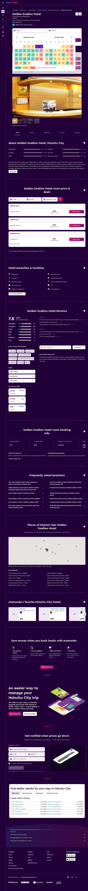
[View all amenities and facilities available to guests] (84, 268)
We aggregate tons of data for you (21, 837)
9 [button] (28, 50)
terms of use (30, 771)
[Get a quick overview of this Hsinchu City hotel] (84, 143)
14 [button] (20, 54)
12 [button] (41, 50)
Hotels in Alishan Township (18, 809)
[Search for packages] (3, 18)
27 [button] (16, 63)
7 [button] (20, 50)
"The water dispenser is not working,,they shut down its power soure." (62, 331)
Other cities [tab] (15, 793)
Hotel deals (15, 10)
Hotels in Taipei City (16, 802)
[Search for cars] (3, 15)
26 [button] (41, 59)
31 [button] (71, 63)
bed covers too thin (47, 334)
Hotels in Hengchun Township (19, 814)
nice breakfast (13, 355)
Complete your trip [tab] (52, 793)
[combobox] (28, 749)
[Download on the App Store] (70, 859)
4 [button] (46, 50)
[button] (3, 3)
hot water (20, 362)
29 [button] (24, 63)
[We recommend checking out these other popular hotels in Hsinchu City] (84, 602)
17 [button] (33, 54)
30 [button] (29, 63)
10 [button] (33, 50)
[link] (47, 667)
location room (30, 351)
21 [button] (20, 59)
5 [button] (41, 46)
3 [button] (71, 46)
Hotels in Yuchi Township (54, 814)
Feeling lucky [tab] (39, 793)
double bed (12, 362)
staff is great (20, 351)
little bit (27, 362)
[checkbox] (17, 392)
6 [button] (16, 50)
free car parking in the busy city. (51, 322)
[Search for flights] (3, 8)
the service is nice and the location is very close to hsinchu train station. (62, 319)
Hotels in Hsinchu (42, 10)
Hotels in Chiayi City (16, 811)
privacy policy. (39, 771)
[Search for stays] (3, 11)
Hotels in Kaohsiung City (54, 802)
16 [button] (28, 54)
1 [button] (24, 46)
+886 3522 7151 (17, 22)
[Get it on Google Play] (70, 855)
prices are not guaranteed (46, 829)
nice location (12, 358)
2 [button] (28, 46)
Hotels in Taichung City (17, 804)
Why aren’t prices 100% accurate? (21, 840)
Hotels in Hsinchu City (53, 10)
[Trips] (3, 27)
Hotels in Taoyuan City (53, 804)
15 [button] (24, 54)
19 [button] (41, 54)
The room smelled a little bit (50, 336)
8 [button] (24, 50)
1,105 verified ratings (26, 25)
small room (12, 351)
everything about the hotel (25, 358)
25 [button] (37, 59)
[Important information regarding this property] (84, 431)
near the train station (24, 355)
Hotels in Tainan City (16, 806)
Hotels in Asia (23, 10)
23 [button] (29, 59)
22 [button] (24, 59)
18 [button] (37, 54)
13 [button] (16, 54)
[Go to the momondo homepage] (11, 2)
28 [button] (20, 63)
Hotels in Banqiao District (54, 806)
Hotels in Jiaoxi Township (54, 809)
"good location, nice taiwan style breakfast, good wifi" (57, 324)
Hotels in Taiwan (32, 10)
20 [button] (16, 59)
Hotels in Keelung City (53, 811)
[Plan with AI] (3, 22)
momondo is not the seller (18, 834)
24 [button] (33, 59)
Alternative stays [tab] (27, 793)
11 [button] (37, 50)
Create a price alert (72, 655)
